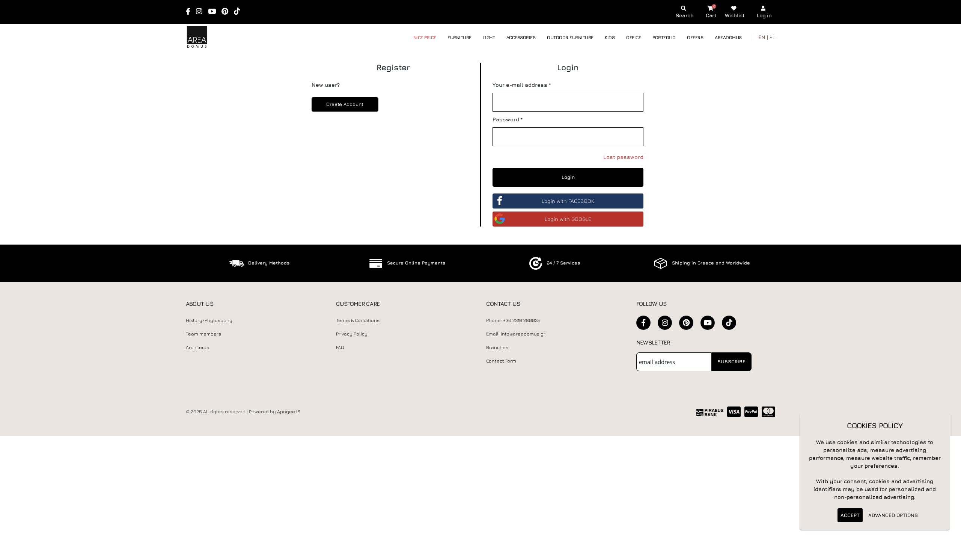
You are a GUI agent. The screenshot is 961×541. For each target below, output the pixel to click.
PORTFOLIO (664, 37)
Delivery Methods (268, 263)
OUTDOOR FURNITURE (570, 37)
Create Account (344, 104)
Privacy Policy (352, 334)
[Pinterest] (227, 12)
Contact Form (501, 361)
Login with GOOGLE (568, 219)
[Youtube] (214, 12)
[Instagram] (201, 12)
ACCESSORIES (521, 37)
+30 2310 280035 (522, 320)
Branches (497, 347)
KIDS (610, 37)
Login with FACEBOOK (568, 201)
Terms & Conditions (358, 320)
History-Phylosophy (209, 320)
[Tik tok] (239, 12)
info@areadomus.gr (523, 334)
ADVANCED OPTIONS (893, 515)
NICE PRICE (424, 37)
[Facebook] (190, 12)
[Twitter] (686, 323)
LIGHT (489, 37)
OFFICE (633, 37)
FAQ (340, 347)
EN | (763, 37)
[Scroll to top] (947, 532)
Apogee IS (288, 411)
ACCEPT (850, 515)
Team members (203, 334)
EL (772, 37)
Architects (197, 347)
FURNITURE (459, 37)
